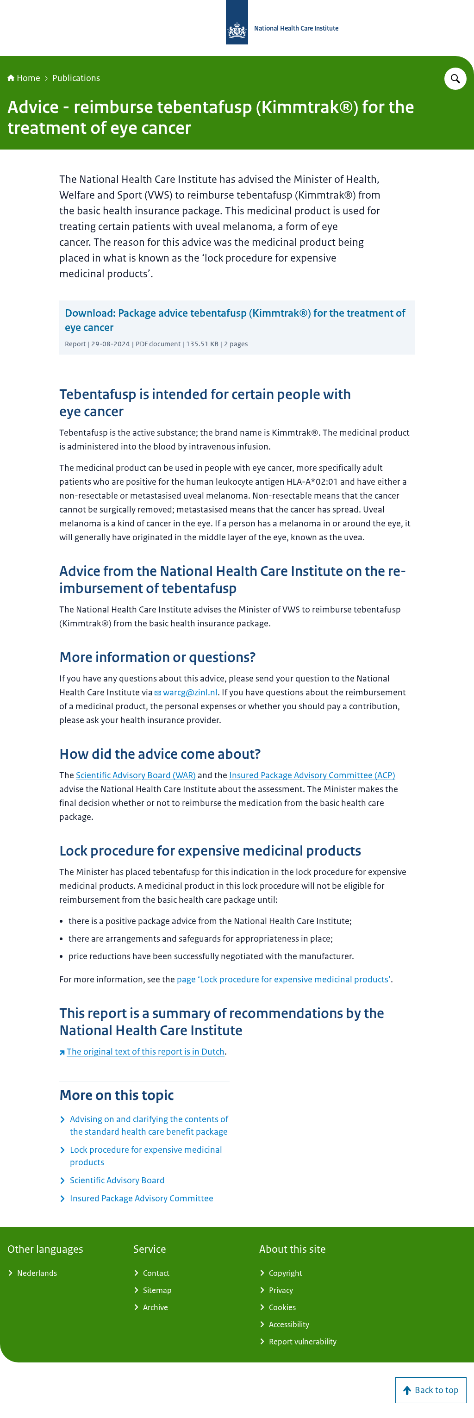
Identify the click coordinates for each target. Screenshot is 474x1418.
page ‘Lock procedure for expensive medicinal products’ (284, 979)
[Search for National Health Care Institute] (455, 79)
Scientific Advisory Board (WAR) (136, 775)
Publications (76, 78)
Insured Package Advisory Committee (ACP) (312, 775)
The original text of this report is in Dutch (146, 1051)
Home (28, 78)
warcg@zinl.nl (190, 692)
